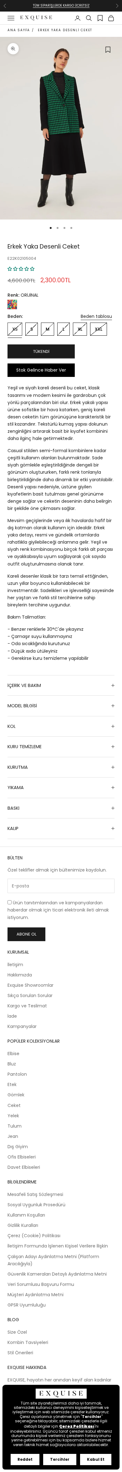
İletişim (15, 964)
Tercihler (59, 1459)
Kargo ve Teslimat (27, 1006)
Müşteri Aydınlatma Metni (36, 1295)
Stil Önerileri (20, 1353)
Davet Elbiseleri (24, 1167)
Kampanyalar (22, 1026)
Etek (12, 1084)
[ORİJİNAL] (12, 304)
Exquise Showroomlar (30, 985)
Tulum (15, 1126)
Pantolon (17, 1074)
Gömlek (16, 1095)
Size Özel (17, 1332)
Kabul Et (95, 1459)
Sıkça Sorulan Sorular (30, 995)
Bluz (12, 1064)
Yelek (13, 1116)
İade (12, 1016)
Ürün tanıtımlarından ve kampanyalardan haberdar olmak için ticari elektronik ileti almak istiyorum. (58, 910)
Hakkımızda (20, 975)
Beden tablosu (96, 316)
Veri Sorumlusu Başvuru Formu (41, 1284)
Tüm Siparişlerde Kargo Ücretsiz (61, 5)
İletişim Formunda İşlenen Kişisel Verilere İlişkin (58, 1246)
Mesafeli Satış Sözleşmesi (35, 1194)
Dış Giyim (18, 1147)
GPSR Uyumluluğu (27, 1305)
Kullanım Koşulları (26, 1215)
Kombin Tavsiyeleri (28, 1342)
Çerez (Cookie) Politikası (34, 1235)
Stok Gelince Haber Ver (41, 370)
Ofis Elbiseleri (22, 1157)
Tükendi (41, 351)
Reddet (25, 1459)
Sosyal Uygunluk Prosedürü (36, 1205)
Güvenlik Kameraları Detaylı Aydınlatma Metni (57, 1274)
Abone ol (26, 934)
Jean (13, 1136)
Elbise (13, 1053)
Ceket (14, 1105)
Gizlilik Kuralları (23, 1225)
